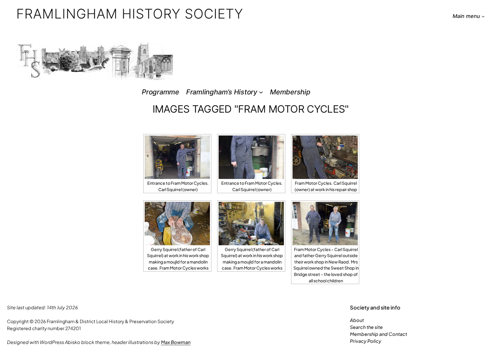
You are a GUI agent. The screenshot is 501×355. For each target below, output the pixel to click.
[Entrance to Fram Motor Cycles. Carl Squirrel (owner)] (177, 157)
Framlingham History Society (129, 14)
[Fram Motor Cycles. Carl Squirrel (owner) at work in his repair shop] (325, 157)
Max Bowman (175, 342)
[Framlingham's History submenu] (261, 92)
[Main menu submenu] (483, 16)
